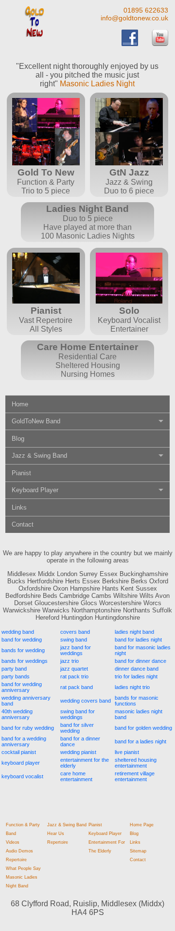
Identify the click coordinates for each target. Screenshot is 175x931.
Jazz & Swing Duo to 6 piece (129, 181)
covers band (75, 632)
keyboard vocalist (22, 776)
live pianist (127, 752)
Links (19, 507)
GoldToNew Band (36, 421)
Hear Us (55, 833)
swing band (73, 639)
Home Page (142, 824)
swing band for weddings (77, 714)
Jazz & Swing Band (39, 455)
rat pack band (76, 687)
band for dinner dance (140, 661)
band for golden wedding (143, 728)
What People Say (23, 868)
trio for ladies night (136, 676)
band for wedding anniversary (21, 687)
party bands (15, 676)
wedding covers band (85, 701)
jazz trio (69, 661)
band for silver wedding (77, 728)
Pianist (21, 473)
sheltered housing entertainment (136, 763)
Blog (18, 438)
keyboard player (20, 763)
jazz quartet (74, 669)
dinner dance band (136, 669)
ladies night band (134, 632)
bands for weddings (24, 661)
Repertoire (16, 859)
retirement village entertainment (135, 776)
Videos (12, 842)
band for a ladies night (140, 741)
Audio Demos (19, 851)
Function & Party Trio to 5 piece (45, 181)
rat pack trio (74, 676)
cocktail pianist (18, 752)
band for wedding (21, 639)
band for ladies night (138, 639)
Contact (23, 524)
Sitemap (138, 851)
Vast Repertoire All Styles (45, 319)
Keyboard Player (35, 490)
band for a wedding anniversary (23, 741)
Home (20, 404)
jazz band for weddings (75, 650)
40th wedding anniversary (17, 714)
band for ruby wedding (27, 728)
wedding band (17, 632)
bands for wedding (23, 650)
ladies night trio (132, 687)
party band (14, 669)
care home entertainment (76, 776)
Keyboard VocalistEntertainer (129, 319)
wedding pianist (78, 752)
